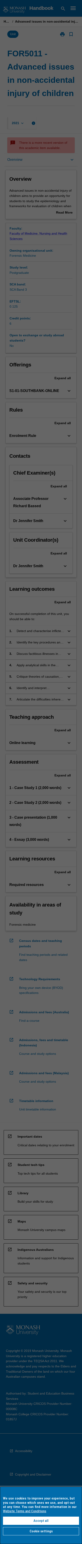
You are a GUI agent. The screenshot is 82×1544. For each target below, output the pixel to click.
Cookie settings (41, 1531)
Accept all (41, 1521)
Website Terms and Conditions (24, 1511)
